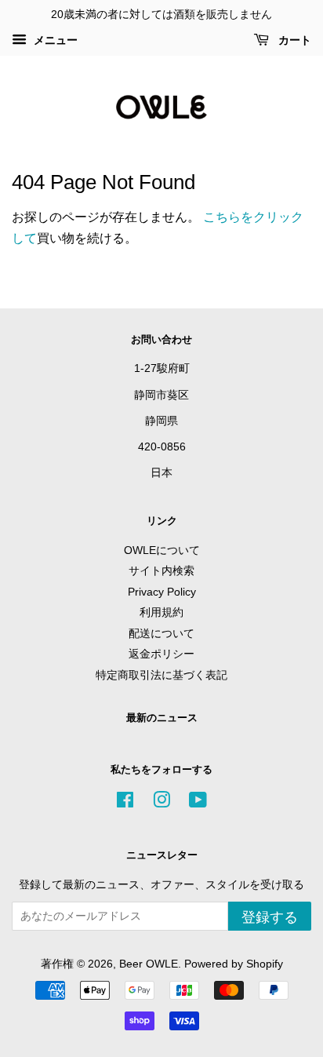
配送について (161, 634)
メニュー (54, 40)
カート (293, 40)
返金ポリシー (161, 654)
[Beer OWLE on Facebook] (125, 803)
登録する (269, 917)
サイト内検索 (161, 571)
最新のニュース (162, 717)
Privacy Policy (162, 592)
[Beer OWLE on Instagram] (161, 803)
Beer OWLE (148, 964)
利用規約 (161, 612)
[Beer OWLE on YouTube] (198, 803)
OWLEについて (162, 550)
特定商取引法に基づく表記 (161, 675)
